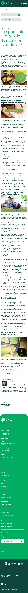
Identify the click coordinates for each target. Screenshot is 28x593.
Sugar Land (4, 480)
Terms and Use (14, 589)
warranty (12, 131)
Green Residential (18, 383)
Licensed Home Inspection (7, 526)
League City (4, 486)
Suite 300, (3, 444)
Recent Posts (8, 379)
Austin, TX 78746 (5, 446)
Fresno (3, 472)
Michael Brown (13, 51)
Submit (22, 541)
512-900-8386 (5, 448)
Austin (2, 483)
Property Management (6, 504)
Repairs (3, 402)
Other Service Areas (6, 497)
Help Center (4, 554)
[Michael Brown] (4, 385)
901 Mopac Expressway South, (8, 441)
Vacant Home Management (7, 523)
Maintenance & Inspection (7, 515)
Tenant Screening (5, 509)
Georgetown (4, 491)
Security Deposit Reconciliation (5, 404)
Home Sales (4, 518)
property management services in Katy (13, 360)
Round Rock (4, 489)
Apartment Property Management (9, 520)
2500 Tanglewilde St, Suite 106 (8, 429)
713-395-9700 (5, 433)
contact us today (5, 374)
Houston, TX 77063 (5, 430)
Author (3, 379)
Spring (2, 478)
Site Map (3, 589)
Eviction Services (5, 512)
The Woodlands (5, 475)
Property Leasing (5, 507)
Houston (3, 467)
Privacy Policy (8, 589)
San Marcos (4, 494)
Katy (2, 469)
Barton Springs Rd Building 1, (8, 443)
